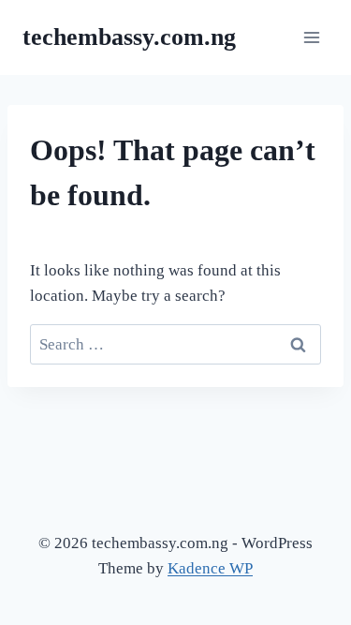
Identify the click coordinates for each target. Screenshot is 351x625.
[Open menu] (311, 37)
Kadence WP (210, 568)
